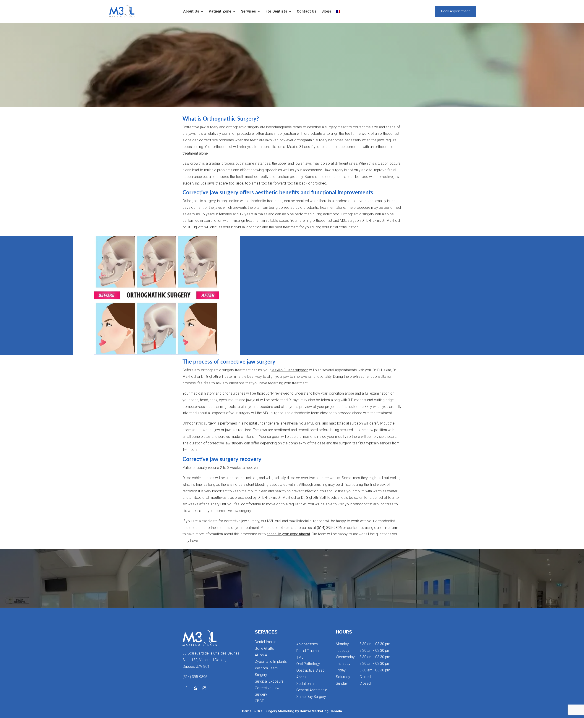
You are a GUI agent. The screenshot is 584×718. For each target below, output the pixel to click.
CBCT (259, 701)
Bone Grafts (264, 648)
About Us (191, 11)
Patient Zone (220, 11)
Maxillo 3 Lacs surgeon (289, 370)
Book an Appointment (292, 590)
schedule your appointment (288, 534)
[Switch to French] (338, 11)
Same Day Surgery (311, 696)
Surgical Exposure (269, 681)
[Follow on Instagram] (204, 688)
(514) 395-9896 (329, 527)
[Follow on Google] (195, 688)
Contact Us (306, 11)
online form (389, 527)
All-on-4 (261, 655)
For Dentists (276, 11)
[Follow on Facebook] (186, 688)
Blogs (326, 11)
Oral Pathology (308, 664)
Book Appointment (455, 11)
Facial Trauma (307, 651)
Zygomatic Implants (271, 661)
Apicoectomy (307, 644)
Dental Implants (267, 642)
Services (248, 11)
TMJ (299, 657)
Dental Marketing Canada (321, 711)
